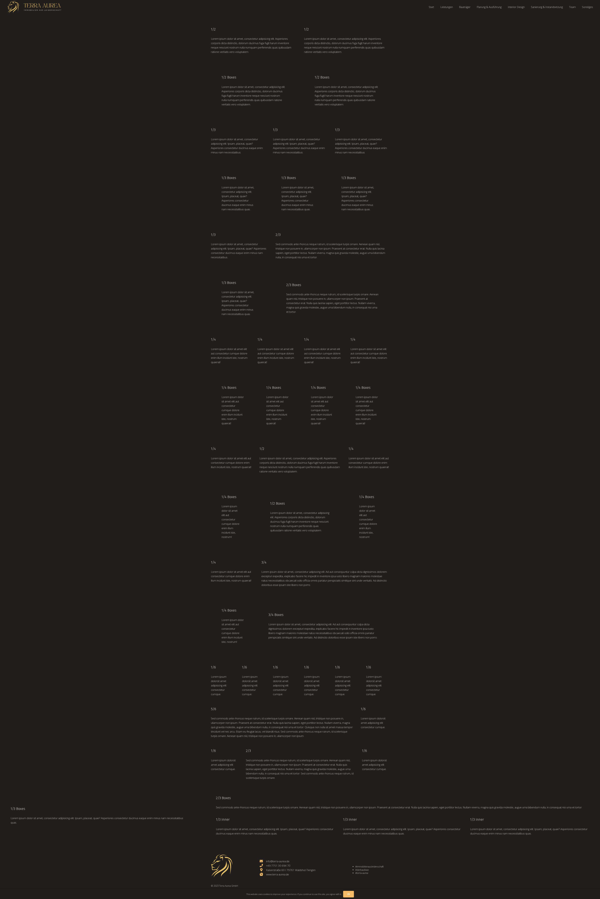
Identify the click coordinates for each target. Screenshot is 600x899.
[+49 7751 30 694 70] (263, 866)
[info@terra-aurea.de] (263, 861)
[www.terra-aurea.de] (263, 874)
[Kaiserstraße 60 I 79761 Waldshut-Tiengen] (263, 870)
